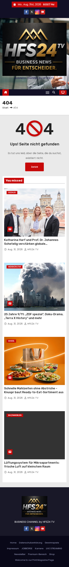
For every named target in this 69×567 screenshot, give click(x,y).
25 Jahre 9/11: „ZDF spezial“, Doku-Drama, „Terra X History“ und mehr (33, 316)
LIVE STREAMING (54, 548)
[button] (54, 92)
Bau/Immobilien (15, 415)
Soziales (12, 192)
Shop (52, 554)
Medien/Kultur (14, 267)
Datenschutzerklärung (30, 542)
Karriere (39, 548)
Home (13, 542)
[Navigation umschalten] (47, 92)
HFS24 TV (32, 249)
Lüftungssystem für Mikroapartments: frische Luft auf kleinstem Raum (31, 464)
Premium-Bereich (37, 554)
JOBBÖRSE (27, 548)
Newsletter (20, 554)
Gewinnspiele (52, 542)
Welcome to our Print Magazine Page (34, 560)
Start (5, 107)
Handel (11, 341)
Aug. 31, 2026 (15, 249)
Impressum (13, 548)
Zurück (34, 166)
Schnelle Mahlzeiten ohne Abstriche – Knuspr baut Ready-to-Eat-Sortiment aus (34, 390)
